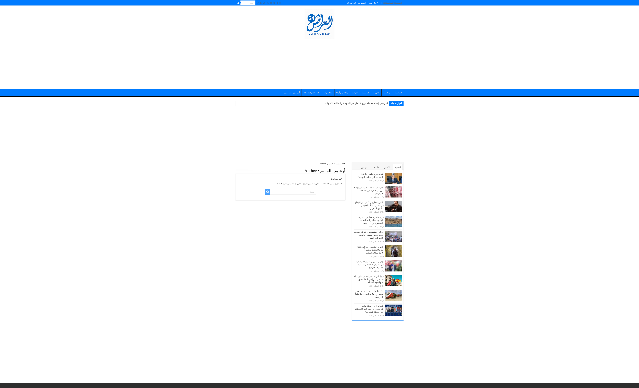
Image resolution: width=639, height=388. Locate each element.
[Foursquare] (261, 3)
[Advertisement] (319, 62)
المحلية (398, 92)
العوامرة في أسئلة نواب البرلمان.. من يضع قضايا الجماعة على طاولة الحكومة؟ (369, 309)
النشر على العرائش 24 (356, 3)
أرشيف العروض (292, 92)
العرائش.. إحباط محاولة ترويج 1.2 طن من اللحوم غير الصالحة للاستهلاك (356, 103)
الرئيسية (339, 163)
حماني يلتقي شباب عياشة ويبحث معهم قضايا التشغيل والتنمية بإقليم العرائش (369, 235)
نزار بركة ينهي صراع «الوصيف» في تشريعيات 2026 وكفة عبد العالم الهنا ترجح (369, 264)
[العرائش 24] (319, 23)
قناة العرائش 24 (311, 92)
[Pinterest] (271, 3)
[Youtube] (264, 3)
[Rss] (280, 3)
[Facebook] (277, 3)
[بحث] (237, 2)
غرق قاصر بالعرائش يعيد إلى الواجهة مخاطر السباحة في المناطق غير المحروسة (371, 220)
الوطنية (365, 92)
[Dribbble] (267, 3)
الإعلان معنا (373, 3)
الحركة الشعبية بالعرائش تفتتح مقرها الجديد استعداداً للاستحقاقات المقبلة (370, 250)
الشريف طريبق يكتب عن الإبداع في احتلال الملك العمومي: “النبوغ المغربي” (369, 205)
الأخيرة (398, 167)
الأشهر (387, 167)
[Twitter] (274, 3)
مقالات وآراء (342, 92)
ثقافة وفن (327, 92)
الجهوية (376, 92)
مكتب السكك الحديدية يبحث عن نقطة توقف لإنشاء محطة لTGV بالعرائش (369, 294)
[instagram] (258, 3)
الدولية (355, 92)
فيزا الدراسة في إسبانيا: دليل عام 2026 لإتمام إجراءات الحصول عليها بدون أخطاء (369, 279)
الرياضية (387, 92)
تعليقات (376, 167)
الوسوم (364, 167)
